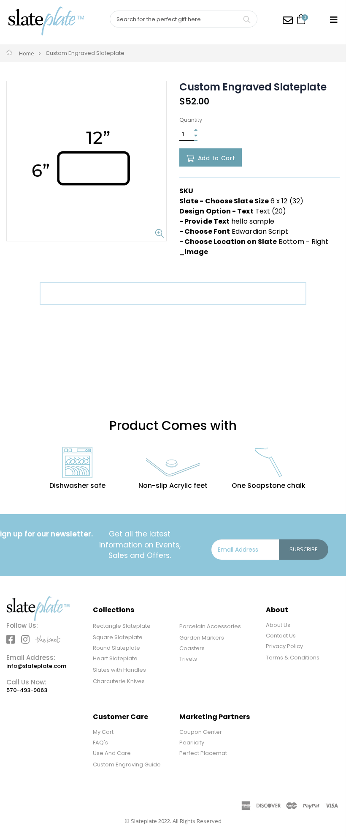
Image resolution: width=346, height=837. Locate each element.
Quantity (190, 120)
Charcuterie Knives (119, 681)
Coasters (192, 648)
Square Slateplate (118, 637)
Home (26, 53)
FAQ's (100, 743)
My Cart (103, 732)
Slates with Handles (119, 670)
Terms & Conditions (292, 658)
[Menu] (334, 19)
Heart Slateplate (115, 658)
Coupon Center (200, 732)
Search (246, 19)
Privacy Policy (284, 646)
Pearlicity (191, 743)
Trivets (188, 659)
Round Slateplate (116, 648)
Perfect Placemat (203, 753)
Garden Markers (201, 638)
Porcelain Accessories (210, 626)
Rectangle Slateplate (122, 626)
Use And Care (112, 753)
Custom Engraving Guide (127, 764)
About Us (278, 625)
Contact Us (281, 636)
